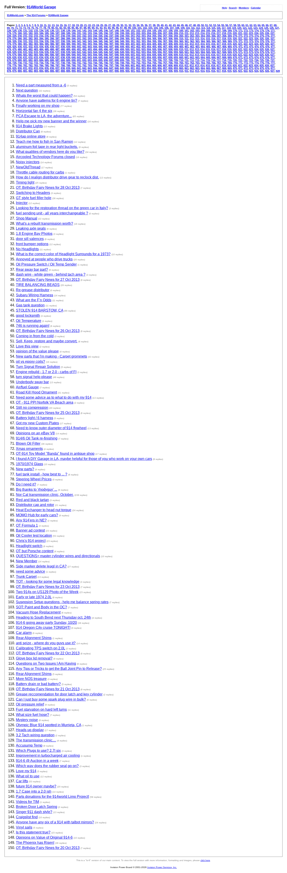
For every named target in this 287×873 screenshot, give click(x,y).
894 (95, 71)
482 (30, 49)
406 (160, 44)
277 (273, 36)
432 (30, 46)
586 (52, 54)
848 (117, 68)
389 (68, 44)
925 (262, 71)
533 (36, 52)
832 (30, 68)
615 (208, 54)
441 (79, 46)
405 (154, 44)
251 (133, 36)
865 (208, 68)
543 (90, 52)
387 (57, 44)
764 (203, 63)
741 (79, 63)
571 (240, 52)
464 (203, 46)
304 (149, 38)
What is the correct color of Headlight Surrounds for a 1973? (63, 254)
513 (197, 49)
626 (267, 54)
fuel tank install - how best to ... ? (41, 474)
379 (14, 44)
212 (192, 33)
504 (149, 49)
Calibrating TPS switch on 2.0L (40, 648)
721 (240, 60)
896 (106, 71)
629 (14, 57)
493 (90, 49)
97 (121, 27)
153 (143, 30)
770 (235, 63)
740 (74, 63)
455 (154, 46)
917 (219, 71)
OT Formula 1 (27, 525)
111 (193, 27)
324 (256, 38)
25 (101, 25)
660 (181, 57)
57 (230, 25)
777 (273, 63)
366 (213, 41)
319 (229, 38)
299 (122, 38)
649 (122, 57)
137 (57, 30)
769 (230, 63)
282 (30, 38)
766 (213, 63)
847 (111, 68)
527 (272, 49)
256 (160, 36)
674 (256, 57)
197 (111, 33)
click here (205, 860)
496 (106, 49)
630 (20, 57)
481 (25, 49)
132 (30, 30)
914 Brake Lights (29, 126)
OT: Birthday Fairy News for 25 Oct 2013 (48, 413)
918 (224, 71)
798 (117, 65)
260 (181, 36)
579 (14, 54)
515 (208, 49)
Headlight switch (29, 546)
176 (267, 30)
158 (170, 30)
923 (251, 71)
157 (165, 30)
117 (224, 27)
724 (256, 60)
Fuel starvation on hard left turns (41, 709)
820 (235, 65)
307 (165, 38)
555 (154, 52)
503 (143, 49)
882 (30, 71)
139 (68, 30)
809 (176, 65)
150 (127, 30)
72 (20, 27)
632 (30, 57)
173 (251, 30)
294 (95, 38)
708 (170, 60)
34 (138, 25)
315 (208, 38)
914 (202, 71)
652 (138, 57)
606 (160, 54)
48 (194, 25)
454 (149, 46)
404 (149, 44)
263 (197, 36)
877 (273, 68)
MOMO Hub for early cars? (37, 515)
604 (149, 54)
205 (154, 33)
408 (170, 44)
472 (246, 46)
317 (219, 38)
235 (47, 36)
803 (143, 65)
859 (176, 68)
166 (213, 30)
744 (95, 63)
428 (9, 46)
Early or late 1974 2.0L (34, 597)
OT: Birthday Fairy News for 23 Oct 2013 (48, 587)
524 (256, 49)
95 (113, 27)
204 (149, 33)
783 (36, 65)
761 (187, 63)
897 (111, 71)
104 (156, 27)
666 (213, 57)
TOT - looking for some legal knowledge (47, 581)
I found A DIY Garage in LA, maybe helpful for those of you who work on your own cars (84, 459)
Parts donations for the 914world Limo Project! (52, 796)
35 (142, 25)
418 (224, 44)
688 (63, 60)
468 (224, 46)
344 (95, 41)
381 (25, 44)
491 (79, 49)
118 (229, 27)
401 (133, 44)
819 (229, 65)
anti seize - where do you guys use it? (46, 643)
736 (52, 63)
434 (41, 46)
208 (170, 33)
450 (127, 46)
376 (267, 41)
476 (267, 46)
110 (188, 27)
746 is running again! (32, 326)
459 (176, 46)
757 (165, 63)
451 (133, 46)
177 (273, 30)
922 (246, 71)
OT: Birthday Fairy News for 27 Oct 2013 (48, 279)
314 (202, 38)
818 (224, 65)
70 (12, 27)
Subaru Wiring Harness (34, 295)
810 (181, 65)
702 (138, 60)
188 (63, 33)
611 (186, 54)
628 (9, 57)
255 (154, 36)
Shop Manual (26, 218)
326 (267, 38)
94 (109, 27)
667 (219, 57)
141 (79, 30)
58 (234, 25)
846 (106, 68)
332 (30, 41)
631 (25, 57)
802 (138, 65)
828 (9, 68)
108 (177, 27)
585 (47, 54)
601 (133, 54)
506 (160, 49)
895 (100, 71)
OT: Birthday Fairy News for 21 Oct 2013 (48, 689)
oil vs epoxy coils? (30, 361)
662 (192, 57)
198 (117, 33)
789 (68, 65)
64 (259, 25)
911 (186, 71)
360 (181, 41)
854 (149, 68)
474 (256, 46)
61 (247, 25)
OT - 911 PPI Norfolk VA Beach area (44, 402)
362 (192, 41)
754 (149, 63)
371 (240, 41)
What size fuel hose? (32, 715)
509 (176, 49)
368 (224, 41)
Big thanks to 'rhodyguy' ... (36, 489)
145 (100, 30)
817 (219, 65)
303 (143, 38)
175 (262, 30)
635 (47, 57)
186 (52, 33)
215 (208, 33)
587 (57, 54)
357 (165, 41)
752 (138, 63)
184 (41, 33)
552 (138, 52)
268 (224, 36)
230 (20, 36)
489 (68, 49)
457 (165, 46)
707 (165, 60)
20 (81, 25)
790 (74, 65)
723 (251, 60)
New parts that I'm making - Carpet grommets (51, 356)
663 (197, 57)
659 (176, 57)
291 (79, 38)
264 (203, 36)
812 (192, 65)
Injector (22, 203)
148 (117, 30)
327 (272, 38)
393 (90, 44)
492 (84, 49)
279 (14, 38)
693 (90, 60)
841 (79, 68)
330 (20, 41)
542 (84, 52)
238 (63, 36)
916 (213, 71)
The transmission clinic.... (36, 740)
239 (68, 36)
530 (20, 52)
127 (277, 27)
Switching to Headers (33, 193)
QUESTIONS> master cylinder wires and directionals (58, 556)
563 (197, 52)
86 (77, 27)
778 (9, 65)
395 (100, 44)
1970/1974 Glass (29, 464)
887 (57, 71)
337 (57, 41)
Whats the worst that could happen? (44, 95)
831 (25, 68)
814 (202, 65)
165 (208, 30)
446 (106, 46)
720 (235, 60)
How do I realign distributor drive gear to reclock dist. (57, 177)
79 (48, 27)
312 (192, 38)
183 (36, 33)
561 (187, 52)
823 (251, 65)
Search (233, 8)
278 (9, 38)
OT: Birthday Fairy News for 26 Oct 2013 (48, 331)
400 (127, 44)
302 (138, 38)
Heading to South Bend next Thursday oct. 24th (53, 617)
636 (52, 57)
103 (150, 27)
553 (143, 52)
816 (213, 65)
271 (240, 36)
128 (9, 30)
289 (68, 38)
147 (111, 30)
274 (256, 36)
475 (262, 46)
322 (246, 38)
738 (63, 63)
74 (28, 27)
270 (235, 36)
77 (40, 27)
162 (192, 30)
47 (190, 25)
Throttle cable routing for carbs (40, 172)
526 (267, 49)
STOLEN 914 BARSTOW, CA (39, 310)
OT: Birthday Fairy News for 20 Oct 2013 (48, 848)
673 (251, 57)
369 (230, 41)
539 (68, 52)
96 (117, 27)
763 (197, 63)
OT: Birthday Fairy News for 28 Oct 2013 (48, 187)
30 (121, 25)
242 (84, 36)
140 (74, 30)
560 (181, 52)
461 (187, 46)
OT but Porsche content (34, 551)
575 (262, 52)
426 (267, 44)
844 (95, 68)
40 (162, 25)
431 (25, 46)
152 (138, 30)
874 (256, 68)
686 (52, 60)
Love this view (27, 346)
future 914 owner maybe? (36, 786)
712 (192, 60)
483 (36, 49)
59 (238, 25)
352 (138, 41)
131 (25, 30)
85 (73, 27)
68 (275, 25)
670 (235, 57)
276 (267, 36)
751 (133, 63)
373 (251, 41)
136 (52, 30)
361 (187, 41)
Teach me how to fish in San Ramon (44, 141)
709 (176, 60)
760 (181, 63)
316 (213, 38)
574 (256, 52)
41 (166, 25)
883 (36, 71)
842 (84, 68)
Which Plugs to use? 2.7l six (38, 750)
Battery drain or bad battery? (38, 684)
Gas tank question (30, 305)
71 (16, 27)
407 (165, 44)
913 (197, 71)
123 (255, 27)
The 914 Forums (36, 15)
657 (165, 57)
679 (14, 60)
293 (90, 38)
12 (49, 25)
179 (14, 33)
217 (219, 33)
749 (122, 63)
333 (36, 41)
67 (271, 25)
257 (165, 36)
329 (14, 41)
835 (47, 68)
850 (127, 68)
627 (272, 54)
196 (106, 33)
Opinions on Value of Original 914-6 (44, 837)
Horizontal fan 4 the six (34, 111)
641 (79, 57)
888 (63, 71)
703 (143, 60)
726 (267, 60)
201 (133, 33)
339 (68, 41)
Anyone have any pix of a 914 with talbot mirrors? (55, 822)
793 (90, 65)
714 (202, 60)
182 (30, 33)
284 (41, 38)
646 (106, 57)
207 (165, 33)
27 (109, 25)
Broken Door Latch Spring (36, 807)
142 (84, 30)
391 (79, 44)
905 (154, 71)
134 (41, 30)
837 (57, 68)
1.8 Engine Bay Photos (34, 233)
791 (79, 65)
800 (127, 65)
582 (30, 54)
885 (47, 71)
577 (273, 52)
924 (256, 71)
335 (47, 41)
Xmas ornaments (29, 449)
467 (219, 46)
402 (138, 44)
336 (52, 41)
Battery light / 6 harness (34, 418)
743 (90, 63)
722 (246, 60)
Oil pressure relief (30, 704)
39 (158, 25)
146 (106, 30)
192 (84, 33)
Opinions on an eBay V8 (35, 433)
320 (235, 38)
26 (105, 25)
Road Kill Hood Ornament (36, 392)
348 (117, 41)
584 (41, 54)
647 (111, 57)
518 (224, 49)
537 (57, 52)
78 (44, 27)
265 (208, 36)
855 (154, 68)
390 (74, 44)
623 (251, 54)
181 (25, 33)
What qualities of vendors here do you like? (50, 152)
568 (224, 52)
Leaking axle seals (31, 228)
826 (267, 65)
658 (170, 57)
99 (129, 27)
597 (111, 54)
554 (149, 52)
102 (145, 27)
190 (74, 33)
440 (74, 46)
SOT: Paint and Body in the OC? (41, 607)
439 (68, 46)
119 (234, 27)
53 (214, 25)
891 (79, 71)
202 (138, 33)
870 (235, 68)
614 (202, 54)
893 (90, 71)
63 (255, 25)
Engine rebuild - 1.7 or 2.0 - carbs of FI (46, 372)
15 (61, 25)
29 (117, 25)
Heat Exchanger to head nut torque (43, 510)
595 (100, 54)
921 (240, 71)
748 (117, 63)
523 (251, 49)
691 (79, 60)
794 (95, 65)
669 (230, 57)
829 (14, 68)
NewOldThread (28, 167)
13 (53, 25)
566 (213, 52)
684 (41, 60)
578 (9, 54)
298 (117, 38)
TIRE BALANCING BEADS (38, 285)
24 (97, 25)
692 (84, 60)
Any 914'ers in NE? (31, 520)
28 (113, 25)
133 (36, 30)
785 (47, 65)
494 (95, 49)
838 (63, 68)
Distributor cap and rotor (35, 505)
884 (41, 71)
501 (133, 49)
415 (208, 44)
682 (30, 60)
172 (246, 30)
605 (154, 54)
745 (100, 63)
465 (208, 46)
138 (63, 30)
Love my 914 (26, 771)
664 (203, 57)
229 (14, 36)
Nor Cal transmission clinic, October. (45, 495)
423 (251, 44)
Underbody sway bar (32, 382)
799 (122, 65)
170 (235, 30)
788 (63, 65)
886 (52, 71)
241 (79, 36)
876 (267, 68)
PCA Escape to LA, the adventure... (44, 116)
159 (176, 30)
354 (149, 41)
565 (208, 52)
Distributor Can (28, 131)
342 (84, 41)
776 (267, 63)
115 (213, 27)
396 (106, 44)
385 (47, 44)
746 (106, 63)
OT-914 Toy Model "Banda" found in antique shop (55, 453)
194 (95, 33)
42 (170, 25)
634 (41, 57)
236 (52, 36)
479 (14, 49)
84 (68, 27)
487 (57, 49)
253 (143, 36)
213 (197, 33)
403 (143, 44)
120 (239, 27)
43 (174, 25)
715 (208, 60)
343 (90, 41)
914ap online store (31, 136)
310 (181, 38)
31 (125, 25)
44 (178, 25)
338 (63, 41)
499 (122, 49)
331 (25, 41)
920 (235, 71)
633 (36, 57)
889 (68, 71)
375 (262, 41)
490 (74, 49)
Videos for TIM (27, 802)
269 (230, 36)
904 (149, 71)
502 (138, 49)
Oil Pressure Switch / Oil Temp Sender (46, 264)
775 (262, 63)
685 (47, 60)
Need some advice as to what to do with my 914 (53, 397)
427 (272, 44)
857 (165, 68)
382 (30, 44)
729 (14, 63)
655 (154, 57)
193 (90, 33)
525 (262, 49)
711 (186, 60)
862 (192, 68)
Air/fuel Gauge (27, 387)
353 (143, 41)
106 (166, 27)
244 (95, 36)
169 (230, 30)
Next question (27, 90)
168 (224, 30)
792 (84, 65)
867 (219, 68)
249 (122, 36)
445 (100, 46)
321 (240, 38)
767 (219, 63)
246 (106, 36)
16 (65, 25)
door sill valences (30, 239)
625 (262, 54)
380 (20, 44)
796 (106, 65)
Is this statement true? (33, 832)
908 (170, 71)
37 (150, 25)
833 (36, 68)
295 (100, 38)
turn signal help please (34, 377)
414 (202, 44)
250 (127, 36)
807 (165, 65)
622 (246, 54)
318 (224, 38)
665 (208, 57)
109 (182, 27)
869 (230, 68)
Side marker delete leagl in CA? (41, 566)
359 (176, 41)
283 (36, 38)
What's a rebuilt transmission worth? (44, 223)
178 (9, 33)
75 (32, 27)
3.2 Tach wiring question (35, 735)
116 (218, 27)
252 (138, 36)
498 (117, 49)
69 (8, 27)
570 (235, 52)
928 (278, 71)
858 (170, 68)
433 (36, 46)
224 (256, 33)
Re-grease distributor (32, 290)
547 (111, 52)
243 (90, 36)
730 (20, 63)
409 (176, 44)
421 (240, 44)
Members (244, 8)
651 (133, 57)
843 (90, 68)
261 (187, 36)
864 (203, 68)
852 (138, 68)
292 (84, 38)
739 (68, 63)
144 (95, 30)
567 (219, 52)
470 (235, 46)
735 (47, 63)
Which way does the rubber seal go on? (47, 766)
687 (57, 60)
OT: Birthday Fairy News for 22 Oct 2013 (48, 653)
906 (160, 71)
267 (219, 36)
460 (181, 46)
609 (176, 54)
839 (68, 68)
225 (262, 33)
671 (240, 57)
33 (134, 25)
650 (127, 57)
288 (63, 38)
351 (133, 41)
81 (56, 27)
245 (100, 36)
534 (41, 52)
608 (170, 54)
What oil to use (27, 776)
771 (240, 63)
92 (101, 27)
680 (20, 60)
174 (256, 30)
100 (134, 27)
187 (57, 33)
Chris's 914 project (31, 541)
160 (181, 30)
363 (197, 41)
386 (52, 44)
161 (187, 30)
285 (47, 38)
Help (224, 8)
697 (111, 60)
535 (47, 52)
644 (95, 57)
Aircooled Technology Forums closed (45, 157)
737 (57, 63)
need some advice (30, 571)
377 (273, 41)
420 (235, 44)
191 (79, 33)
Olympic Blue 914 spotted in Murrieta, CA (48, 725)
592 (84, 54)
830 (20, 68)
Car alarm (24, 633)
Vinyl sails (24, 827)
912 (192, 71)
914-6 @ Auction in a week (37, 761)
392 (84, 44)
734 (41, 63)
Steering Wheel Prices (34, 479)
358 (170, 41)
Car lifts (22, 781)
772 (246, 63)
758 (170, 63)
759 (176, 63)
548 (117, 52)
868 (224, 68)
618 (224, 54)
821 (240, 65)
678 (9, 60)
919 (229, 71)
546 (106, 52)
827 (272, 65)
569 (230, 52)
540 (74, 52)
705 (154, 60)
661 (187, 57)
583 (36, 54)
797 (111, 65)
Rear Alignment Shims (34, 638)
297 (111, 38)
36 (146, 25)
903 (143, 71)
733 (36, 63)
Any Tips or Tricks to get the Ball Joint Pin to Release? (59, 669)
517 (219, 49)
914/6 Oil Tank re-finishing (36, 438)
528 (9, 52)
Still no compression (32, 407)
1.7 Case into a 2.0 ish (33, 791)
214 (202, 33)
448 (117, 46)
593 (90, 54)
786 (52, 65)
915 (208, 71)
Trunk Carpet (26, 576)
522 (246, 49)
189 (68, 33)
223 (251, 33)
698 (117, 60)
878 (9, 71)
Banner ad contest (30, 530)
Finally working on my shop (37, 106)
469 (230, 46)
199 (122, 33)
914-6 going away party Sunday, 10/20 (46, 623)
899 (122, 71)
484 (41, 49)
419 (229, 44)
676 (267, 57)
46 (186, 25)
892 (84, 71)
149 (122, 30)
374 (256, 41)
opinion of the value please (37, 351)
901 (133, 71)
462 (192, 46)
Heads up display (30, 730)
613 (197, 54)
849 (122, 68)
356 (160, 41)
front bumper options (32, 244)
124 (261, 27)
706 (160, 60)
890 (74, 71)
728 (9, 63)
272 (246, 36)
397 (111, 44)
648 (117, 57)
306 (160, 38)
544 (95, 52)
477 (273, 46)
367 (219, 41)
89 (89, 27)
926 (267, 71)
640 (74, 57)
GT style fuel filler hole (33, 198)
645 (100, 57)
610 (181, 54)
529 (14, 52)
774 (256, 63)
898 (117, 71)
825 (262, 65)
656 (160, 57)
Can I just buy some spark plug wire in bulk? (51, 699)
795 (100, 65)
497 (111, 49)
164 (203, 30)
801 (133, 65)
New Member (26, 561)
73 (24, 27)
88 (85, 27)
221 (240, 33)
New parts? (25, 469)
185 (47, 33)
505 (154, 49)
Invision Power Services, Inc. (162, 867)
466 (213, 46)
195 (100, 33)
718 (224, 60)
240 (74, 36)
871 (240, 68)
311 (186, 38)
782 (30, 65)
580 (20, 54)
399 (122, 44)
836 (52, 68)
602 (138, 54)
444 (95, 46)
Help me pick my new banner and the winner (51, 121)
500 (127, 49)
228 (9, 36)
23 (93, 25)
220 (235, 33)
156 (160, 30)
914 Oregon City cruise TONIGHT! (43, 627)
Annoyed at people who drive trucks (44, 259)
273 (251, 36)
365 (208, 41)
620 (235, 54)
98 (125, 27)
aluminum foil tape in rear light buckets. (47, 147)
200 (127, 33)
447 (111, 46)
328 (9, 41)
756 (160, 63)
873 (251, 68)
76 (36, 27)
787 (57, 65)
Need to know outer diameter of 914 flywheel (51, 428)
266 (213, 36)
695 (100, 60)
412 (192, 44)
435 (47, 46)
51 (206, 25)
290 (74, 38)
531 (25, 52)
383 (36, 44)
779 (14, 65)
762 (192, 63)
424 (256, 44)
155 (154, 30)
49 (198, 25)
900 (127, 71)
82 (60, 27)
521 (240, 49)
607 (165, 54)
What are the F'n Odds (33, 300)
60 (242, 25)
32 (129, 25)
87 (81, 27)
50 (202, 25)
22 (89, 25)
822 (246, 65)
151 (133, 30)
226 (267, 33)
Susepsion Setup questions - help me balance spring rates (62, 602)
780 (20, 65)
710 (181, 60)
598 (117, 54)
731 (25, 63)
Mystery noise (27, 720)
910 (181, 71)
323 (251, 38)
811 (186, 65)
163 (197, 30)
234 (41, 36)
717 (219, 60)
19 (77, 25)
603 (143, 54)
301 (133, 38)
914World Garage (41, 7)
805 (154, 65)
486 (52, 49)
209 (176, 33)
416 (213, 44)
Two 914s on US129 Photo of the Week (47, 592)
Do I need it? (26, 484)
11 (45, 25)
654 (149, 57)
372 (246, 41)
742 (84, 63)
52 (210, 25)
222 (246, 33)
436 (52, 46)
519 (229, 49)
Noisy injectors (27, 162)
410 (181, 44)
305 (154, 38)
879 (14, 71)
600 (127, 54)
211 (186, 33)
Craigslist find (27, 817)
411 (186, 44)
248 (117, 36)
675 (262, 57)
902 (138, 71)
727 (272, 60)
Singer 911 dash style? (34, 812)
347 (111, 41)
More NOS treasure (31, 679)
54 (218, 25)
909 (176, 71)
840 (74, 68)
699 (122, 60)
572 (246, 52)
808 (170, 65)
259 (176, 36)
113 (203, 27)
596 (106, 54)
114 (208, 27)
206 (160, 33)
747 (111, 63)
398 (117, 44)
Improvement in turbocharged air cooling (48, 755)
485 (47, 49)
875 (262, 68)
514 (202, 49)
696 (106, 60)
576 (267, 52)
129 (14, 30)
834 (41, 68)
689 (68, 60)
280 (20, 38)
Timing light (25, 182)
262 (192, 36)
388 (63, 44)
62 (251, 25)
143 (90, 30)
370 (235, 41)
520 (235, 49)
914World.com (15, 15)
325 (262, 38)
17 (69, 25)
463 (197, 46)
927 (272, 71)
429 (14, 46)
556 (160, 52)
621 (240, 54)
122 (250, 27)
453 (143, 46)
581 (25, 54)
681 (25, 60)
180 (20, 33)
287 (57, 38)
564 (203, 52)
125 (266, 27)
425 (262, 44)
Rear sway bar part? (32, 269)
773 (251, 63)
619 (229, 54)
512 (192, 49)
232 (30, 36)
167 (219, 30)
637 (57, 57)
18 (73, 25)
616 (213, 54)
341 (79, 41)
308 (170, 38)
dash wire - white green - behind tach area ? (50, 274)
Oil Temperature (28, 321)
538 (63, 52)
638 (63, 57)
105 (161, 27)
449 (122, 46)
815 (208, 65)
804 (149, 65)
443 (90, 46)
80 (52, 27)
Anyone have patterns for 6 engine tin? (46, 100)
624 (256, 54)
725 (262, 60)
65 (263, 25)
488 (63, 49)
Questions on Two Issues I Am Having (46, 663)
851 (133, 68)
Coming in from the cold (35, 336)
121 (245, 27)
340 (74, 41)
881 (25, 71)
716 (213, 60)
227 (272, 33)
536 (52, 52)
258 (170, 36)
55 (222, 25)
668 (224, 57)
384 (41, 44)
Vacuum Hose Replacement (38, 612)
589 (68, 54)
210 (181, 33)
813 (197, 65)
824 (256, 65)
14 (57, 25)
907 (165, 71)
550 (127, 52)
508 (170, 49)
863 (197, 68)
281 (25, 38)
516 (213, 49)
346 (106, 41)
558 (170, 52)
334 (41, 41)
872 (246, 68)
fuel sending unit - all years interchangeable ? (52, 213)
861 (187, 68)
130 (20, 30)
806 (160, 65)
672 (246, 57)
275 (262, 36)
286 (52, 38)
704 (149, 60)
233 (36, 36)
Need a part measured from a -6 (41, 85)
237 (57, 36)
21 (85, 25)
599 (122, 54)
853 (143, 68)
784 (41, 65)
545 (100, 52)
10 (41, 25)
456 (160, 46)
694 (95, 60)
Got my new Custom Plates (37, 423)
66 (267, 25)
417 (219, 44)
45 (182, 25)
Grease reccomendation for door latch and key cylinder (59, 694)
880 (20, 71)
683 (36, 60)
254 (149, 36)
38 (154, 25)
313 (197, 38)
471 (240, 46)
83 (64, 27)
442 (84, 46)
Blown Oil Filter (28, 443)
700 (127, 60)
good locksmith (28, 315)
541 (79, 52)
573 (251, 52)
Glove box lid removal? (34, 658)
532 (30, 52)
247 (111, 36)
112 (198, 27)
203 (143, 33)
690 (74, 60)
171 (240, 30)
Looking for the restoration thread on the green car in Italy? (62, 208)
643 (90, 57)
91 (97, 27)
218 (224, 33)
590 (74, 54)
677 (273, 57)
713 (197, 60)
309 (176, 38)
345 (100, 41)
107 (172, 27)
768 (224, 63)
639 (68, 57)
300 (127, 38)
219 (229, 33)
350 (127, 41)
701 (133, 60)
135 (47, 30)
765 (208, 63)
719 (229, 60)
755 (154, 63)
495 (100, 49)
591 (79, 54)
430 (20, 46)
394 (95, 44)
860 (181, 68)
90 (93, 27)
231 (25, 36)
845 (100, 68)
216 (213, 33)
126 (272, 27)
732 (30, 63)
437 (57, 46)
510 (181, 49)
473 (251, 46)
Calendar (256, 8)
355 (154, 41)
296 (106, 38)
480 (20, 49)
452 (138, 46)
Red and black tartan (32, 500)
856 (160, 68)
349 (122, 41)
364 (203, 41)
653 (143, 57)
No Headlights (27, 249)
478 (9, 49)
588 (63, 54)
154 (149, 30)
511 (186, 49)
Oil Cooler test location (34, 535)
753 (143, 63)
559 (176, 52)
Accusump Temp (29, 745)
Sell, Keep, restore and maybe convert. (46, 341)
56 (226, 25)
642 (84, 57)
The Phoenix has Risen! (35, 842)
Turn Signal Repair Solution (38, 367)
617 (219, 54)
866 (213, 68)
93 (105, 27)
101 (139, 27)
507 (165, 49)
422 (246, 44)
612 (192, 54)
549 (122, 52)
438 (63, 46)
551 (133, 52)
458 (170, 46)
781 (25, 65)
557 (165, 52)
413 (197, 44)
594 (95, 54)
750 (127, 63)
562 (192, 52)
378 (9, 44)
